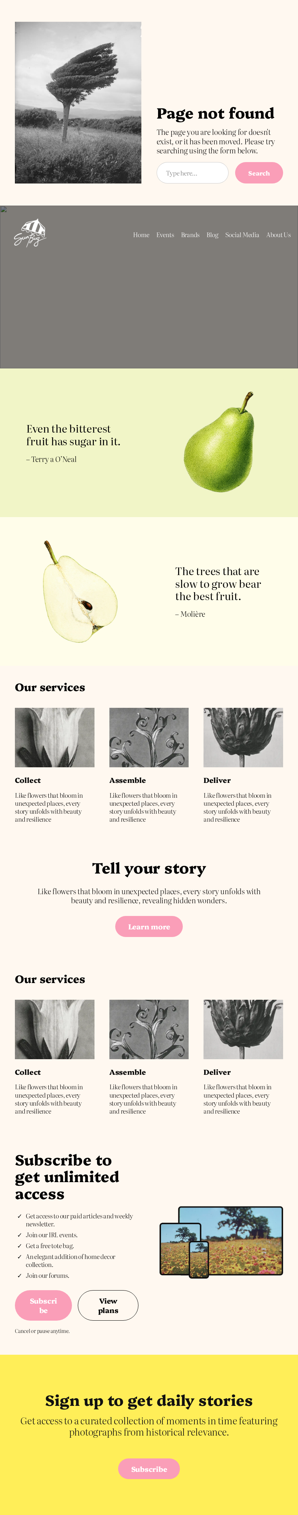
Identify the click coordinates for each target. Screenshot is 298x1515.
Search (259, 173)
